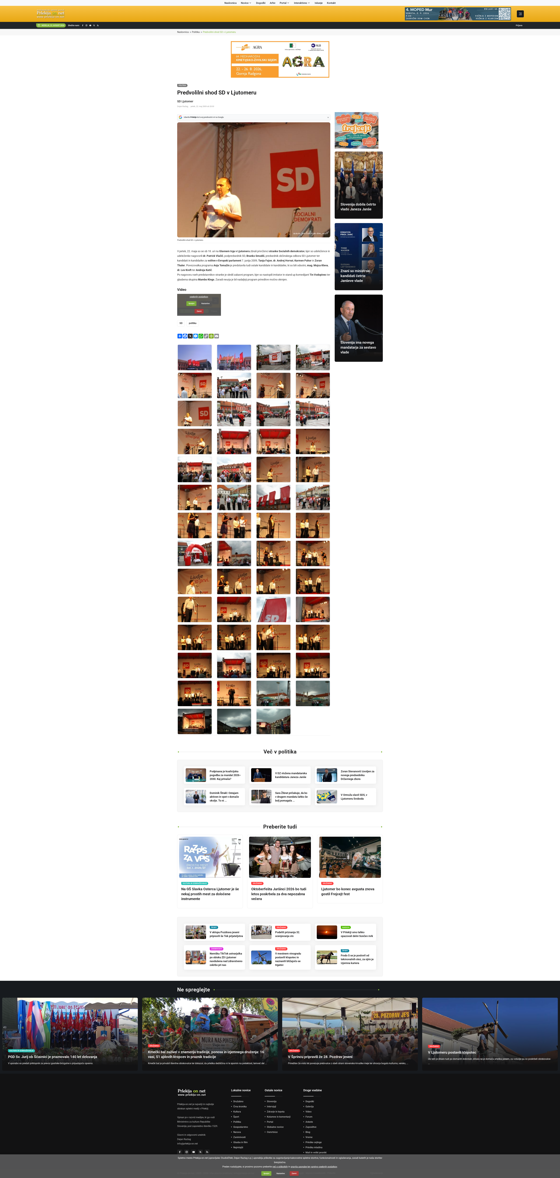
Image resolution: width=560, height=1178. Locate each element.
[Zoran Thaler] (312, 553)
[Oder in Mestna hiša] (234, 553)
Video (309, 1111)
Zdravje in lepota (276, 1111)
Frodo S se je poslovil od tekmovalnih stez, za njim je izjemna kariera (357, 959)
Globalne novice (275, 1127)
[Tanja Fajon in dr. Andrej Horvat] (312, 469)
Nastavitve (280, 1173)
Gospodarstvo (240, 1127)
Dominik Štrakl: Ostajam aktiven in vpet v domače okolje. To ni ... (224, 796)
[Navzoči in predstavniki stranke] (234, 385)
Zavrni (294, 1173)
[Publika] (312, 497)
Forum (309, 1116)
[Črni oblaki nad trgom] (273, 693)
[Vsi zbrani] (312, 609)
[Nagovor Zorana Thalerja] (234, 609)
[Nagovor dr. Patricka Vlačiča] (234, 637)
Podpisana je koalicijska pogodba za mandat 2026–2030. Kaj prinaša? (225, 775)
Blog (308, 1132)
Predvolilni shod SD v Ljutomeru (219, 32)
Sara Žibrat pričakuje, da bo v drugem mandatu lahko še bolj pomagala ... (291, 796)
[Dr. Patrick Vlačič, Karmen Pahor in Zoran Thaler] (234, 497)
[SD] (234, 469)
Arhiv (272, 2)
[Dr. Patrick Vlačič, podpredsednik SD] (194, 637)
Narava (237, 1132)
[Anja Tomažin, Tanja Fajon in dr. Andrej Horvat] (234, 525)
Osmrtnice (272, 1132)
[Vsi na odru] (312, 637)
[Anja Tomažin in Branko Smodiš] (194, 441)
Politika (196, 32)
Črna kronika (240, 1106)
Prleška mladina (314, 1147)
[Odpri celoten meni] (520, 14)
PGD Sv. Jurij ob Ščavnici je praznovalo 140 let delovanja (52, 1057)
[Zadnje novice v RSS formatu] (98, 25)
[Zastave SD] (194, 357)
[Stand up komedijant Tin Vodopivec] (234, 693)
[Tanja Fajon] (273, 441)
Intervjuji (271, 1106)
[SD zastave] (273, 497)
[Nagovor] (312, 581)
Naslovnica (230, 2)
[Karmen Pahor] (273, 525)
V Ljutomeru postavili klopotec (452, 1052)
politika (192, 323)
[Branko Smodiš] (312, 385)
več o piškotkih (280, 1166)
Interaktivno (300, 2)
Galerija (310, 1106)
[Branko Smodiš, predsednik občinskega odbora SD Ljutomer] (273, 385)
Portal (283, 2)
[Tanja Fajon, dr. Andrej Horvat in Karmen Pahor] (312, 525)
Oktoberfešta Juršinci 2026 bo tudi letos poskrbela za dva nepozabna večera (278, 894)
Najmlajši (238, 1147)
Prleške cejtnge (314, 1142)
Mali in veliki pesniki (316, 1152)
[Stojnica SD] (194, 553)
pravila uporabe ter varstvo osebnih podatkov (314, 1166)
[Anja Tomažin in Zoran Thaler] (234, 581)
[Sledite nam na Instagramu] (86, 25)
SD (181, 323)
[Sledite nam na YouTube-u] (90, 25)
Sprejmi (266, 1173)
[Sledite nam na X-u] (94, 25)
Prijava (519, 25)
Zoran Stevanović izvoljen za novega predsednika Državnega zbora (357, 775)
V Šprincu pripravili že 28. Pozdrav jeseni (320, 1057)
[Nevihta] (234, 721)
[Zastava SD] (273, 609)
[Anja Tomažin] (312, 357)
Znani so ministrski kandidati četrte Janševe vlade (355, 276)
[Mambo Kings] (194, 721)
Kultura (237, 1111)
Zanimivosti (239, 1137)
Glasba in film (240, 1142)
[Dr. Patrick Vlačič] (273, 637)
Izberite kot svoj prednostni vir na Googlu (204, 117)
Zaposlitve (311, 1127)
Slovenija (271, 1101)
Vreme (309, 1137)
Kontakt (331, 2)
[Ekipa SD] (312, 665)
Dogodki (260, 2)
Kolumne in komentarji (278, 1116)
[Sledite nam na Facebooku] (83, 25)
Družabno (238, 1101)
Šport (236, 1116)
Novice (245, 2)
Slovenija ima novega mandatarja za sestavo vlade (358, 347)
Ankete (309, 1121)
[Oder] (273, 357)
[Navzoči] (234, 413)
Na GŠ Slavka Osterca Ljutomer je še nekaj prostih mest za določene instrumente (210, 894)
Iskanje (319, 2)
